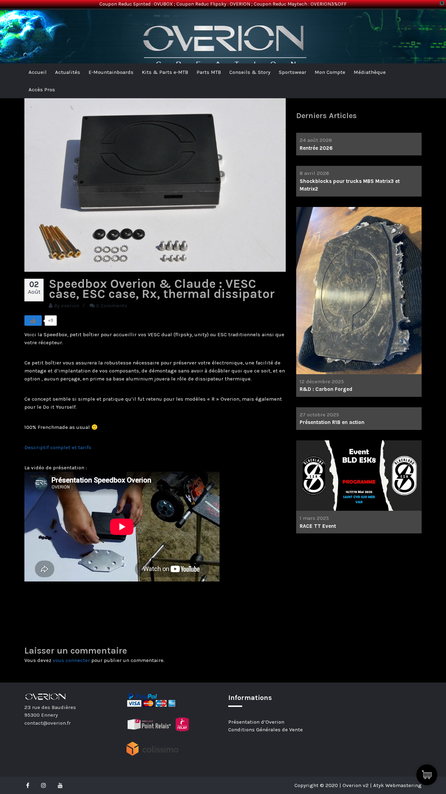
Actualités (67, 72)
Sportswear (292, 72)
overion (70, 305)
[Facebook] (29, 785)
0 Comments (111, 305)
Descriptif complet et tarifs (57, 447)
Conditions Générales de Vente (265, 729)
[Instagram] (43, 785)
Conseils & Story (249, 72)
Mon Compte (330, 72)
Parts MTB (209, 72)
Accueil (38, 72)
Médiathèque (370, 72)
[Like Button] (33, 320)
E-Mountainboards (111, 72)
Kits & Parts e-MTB (165, 72)
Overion (43, 21)
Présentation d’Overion (256, 722)
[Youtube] (60, 785)
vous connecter (71, 660)
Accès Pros (42, 89)
